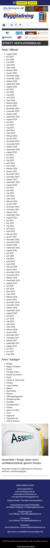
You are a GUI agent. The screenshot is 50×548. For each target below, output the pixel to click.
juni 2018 (10, 319)
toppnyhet (10, 416)
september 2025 (13, 84)
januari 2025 (11, 106)
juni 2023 (10, 158)
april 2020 (10, 261)
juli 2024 (9, 122)
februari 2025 (11, 103)
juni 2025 (10, 92)
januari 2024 (11, 139)
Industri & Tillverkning (15, 380)
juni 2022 (10, 190)
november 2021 (12, 209)
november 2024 (12, 111)
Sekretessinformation (26, 547)
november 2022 (12, 177)
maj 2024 (10, 128)
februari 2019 (11, 297)
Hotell (8, 377)
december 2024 (12, 109)
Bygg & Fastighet (13, 367)
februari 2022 (11, 201)
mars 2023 (10, 166)
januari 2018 (11, 332)
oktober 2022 (11, 179)
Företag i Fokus (12, 372)
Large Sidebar (12, 386)
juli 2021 (9, 220)
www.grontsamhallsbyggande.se (25, 497)
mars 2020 (10, 264)
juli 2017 (9, 349)
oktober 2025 (11, 81)
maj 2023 (10, 160)
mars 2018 (10, 327)
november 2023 (12, 144)
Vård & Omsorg (12, 421)
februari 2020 (11, 267)
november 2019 (12, 275)
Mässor (9, 388)
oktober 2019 (11, 278)
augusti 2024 (11, 119)
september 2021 (13, 215)
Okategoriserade (13, 399)
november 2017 (12, 338)
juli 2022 (9, 188)
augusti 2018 (11, 313)
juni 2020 (10, 256)
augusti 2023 (11, 152)
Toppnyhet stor (12, 418)
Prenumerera (21, 3)
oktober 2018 (11, 308)
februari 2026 (11, 70)
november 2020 (12, 242)
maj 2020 (10, 259)
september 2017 (13, 343)
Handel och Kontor (14, 375)
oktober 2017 (11, 340)
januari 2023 (11, 171)
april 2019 (10, 291)
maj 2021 (10, 226)
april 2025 (10, 98)
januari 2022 (11, 204)
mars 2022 (10, 199)
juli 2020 (9, 253)
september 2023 (13, 150)
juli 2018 (9, 316)
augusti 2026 (11, 54)
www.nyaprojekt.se (25, 489)
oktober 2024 (11, 114)
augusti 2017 (11, 346)
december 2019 (12, 272)
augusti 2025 (11, 87)
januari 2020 (11, 270)
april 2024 (10, 130)
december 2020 (12, 240)
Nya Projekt (11, 391)
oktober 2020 (11, 245)
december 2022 (12, 174)
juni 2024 (10, 125)
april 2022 (10, 196)
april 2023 (10, 163)
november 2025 (12, 79)
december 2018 (12, 302)
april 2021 (10, 229)
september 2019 (13, 280)
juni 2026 (10, 59)
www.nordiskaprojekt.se (25, 492)
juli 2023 (9, 155)
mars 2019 (10, 294)
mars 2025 (10, 100)
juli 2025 (9, 89)
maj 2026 (10, 62)
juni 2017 (10, 351)
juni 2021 (10, 223)
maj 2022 (10, 193)
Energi (9, 369)
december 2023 (12, 141)
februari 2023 (11, 169)
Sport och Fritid (12, 410)
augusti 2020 (11, 250)
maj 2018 (10, 321)
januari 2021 (11, 237)
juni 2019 (10, 289)
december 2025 (12, 76)
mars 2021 (10, 231)
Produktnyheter (12, 405)
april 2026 (10, 65)
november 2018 (12, 305)
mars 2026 (10, 68)
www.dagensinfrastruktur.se (25, 494)
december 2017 (12, 335)
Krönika (9, 383)
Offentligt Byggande (14, 396)
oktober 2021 (11, 212)
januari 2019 (11, 300)
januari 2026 (11, 73)
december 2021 (12, 207)
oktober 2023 (11, 147)
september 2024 (13, 117)
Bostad (9, 364)
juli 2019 (9, 286)
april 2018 (10, 324)
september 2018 (13, 311)
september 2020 (13, 248)
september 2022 (13, 182)
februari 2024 (11, 136)
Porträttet (10, 402)
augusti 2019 (11, 283)
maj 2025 (10, 95)
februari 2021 (11, 234)
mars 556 (10, 354)
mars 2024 (10, 133)
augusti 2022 (11, 185)
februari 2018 (11, 330)
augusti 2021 (11, 218)
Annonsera (32, 3)
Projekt (9, 407)
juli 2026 (9, 57)
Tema (8, 413)
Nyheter (9, 394)
